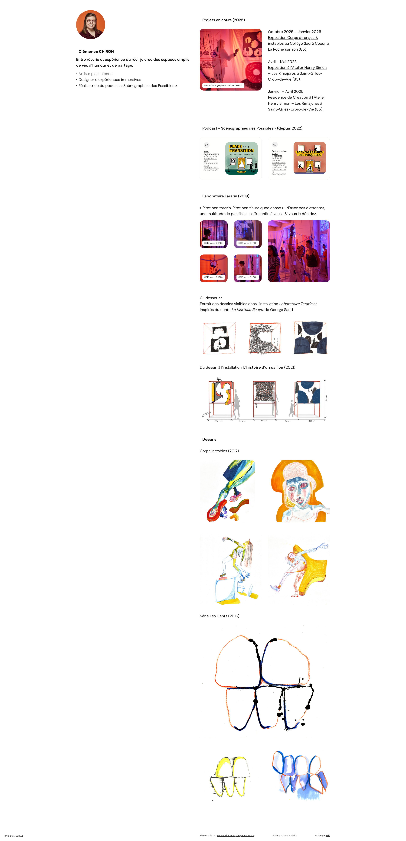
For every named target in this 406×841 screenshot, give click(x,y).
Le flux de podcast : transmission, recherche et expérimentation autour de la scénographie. (279, 165)
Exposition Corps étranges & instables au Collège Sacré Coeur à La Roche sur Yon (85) (298, 43)
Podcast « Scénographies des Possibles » (239, 128)
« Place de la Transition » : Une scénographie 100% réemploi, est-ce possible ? (211, 163)
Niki (328, 835)
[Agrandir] (257, 32)
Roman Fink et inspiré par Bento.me (235, 835)
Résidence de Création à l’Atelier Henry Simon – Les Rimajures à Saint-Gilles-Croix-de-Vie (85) (296, 103)
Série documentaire (211, 152)
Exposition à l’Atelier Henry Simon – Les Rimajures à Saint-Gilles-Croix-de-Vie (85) (297, 73)
